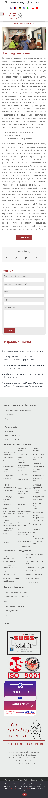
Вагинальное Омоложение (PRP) (38, 457)
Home (16, 23)
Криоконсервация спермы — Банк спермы (24, 513)
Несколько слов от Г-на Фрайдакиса (18, 411)
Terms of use (10, 780)
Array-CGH (23, 498)
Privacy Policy (23, 780)
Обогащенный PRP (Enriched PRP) (38, 541)
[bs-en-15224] (24, 631)
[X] (16, 257)
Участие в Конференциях (14, 423)
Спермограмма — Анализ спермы (9, 469)
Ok (25, 794)
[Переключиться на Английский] (11, 7)
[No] (45, 789)
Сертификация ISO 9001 (13, 435)
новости (8, 619)
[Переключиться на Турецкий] (37, 7)
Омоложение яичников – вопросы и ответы (24, 351)
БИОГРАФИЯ (9, 415)
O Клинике (9, 431)
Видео (7, 623)
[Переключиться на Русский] (33, 7)
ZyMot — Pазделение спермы (37, 505)
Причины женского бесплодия (16, 592)
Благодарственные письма (15, 607)
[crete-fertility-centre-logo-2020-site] (15, 13)
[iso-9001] (24, 656)
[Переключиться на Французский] (15, 7)
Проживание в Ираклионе (14, 615)
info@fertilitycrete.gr (17, 2)
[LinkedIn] (26, 257)
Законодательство (12, 611)
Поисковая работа (11, 427)
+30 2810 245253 (36, 2)
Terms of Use (12, 788)
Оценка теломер (33, 578)
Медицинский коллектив (14, 419)
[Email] (36, 257)
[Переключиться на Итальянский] (28, 7)
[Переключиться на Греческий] (24, 7)
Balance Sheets (37, 780)
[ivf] (20, 681)
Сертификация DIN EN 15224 (15, 439)
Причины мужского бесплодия (16, 596)
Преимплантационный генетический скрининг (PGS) (26, 491)
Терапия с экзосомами (35, 574)
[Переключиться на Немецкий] (19, 7)
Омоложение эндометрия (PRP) (38, 478)
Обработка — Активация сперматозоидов (9, 478)
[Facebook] (7, 257)
